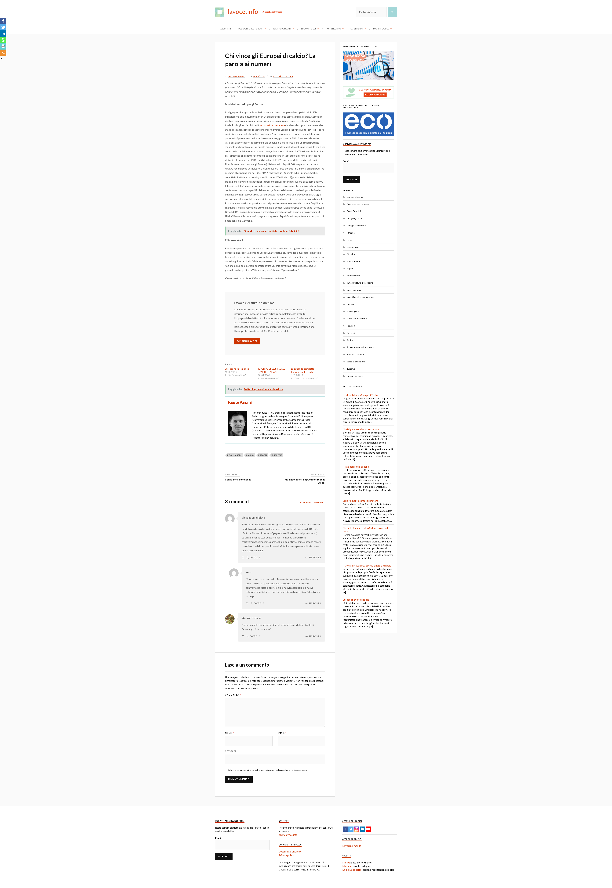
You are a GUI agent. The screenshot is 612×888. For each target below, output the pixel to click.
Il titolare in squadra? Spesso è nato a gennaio (367, 565)
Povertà (351, 333)
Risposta (315, 557)
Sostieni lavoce (381, 29)
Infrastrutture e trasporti (360, 282)
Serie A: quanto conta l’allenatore (360, 500)
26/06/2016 (252, 636)
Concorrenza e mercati (358, 204)
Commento (233, 695)
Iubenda (346, 866)
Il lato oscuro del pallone (356, 466)
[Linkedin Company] (362, 829)
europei (262, 455)
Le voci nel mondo (351, 845)
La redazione (357, 29)
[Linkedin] (3, 33)
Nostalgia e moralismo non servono (361, 429)
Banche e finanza (355, 196)
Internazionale (354, 290)
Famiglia (351, 232)
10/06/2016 (259, 76)
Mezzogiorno (353, 311)
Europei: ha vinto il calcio (237, 368)
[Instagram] (356, 829)
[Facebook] (3, 21)
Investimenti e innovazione (360, 297)
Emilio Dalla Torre (351, 869)
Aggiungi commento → (312, 502)
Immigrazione (353, 261)
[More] (3, 53)
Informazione (353, 275)
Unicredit (276, 455)
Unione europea (355, 376)
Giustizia (351, 254)
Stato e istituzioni (356, 361)
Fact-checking (333, 29)
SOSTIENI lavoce (247, 341)
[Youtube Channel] (368, 829)
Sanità (350, 340)
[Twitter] (3, 27)
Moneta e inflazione (357, 318)
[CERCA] (392, 12)
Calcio (250, 455)
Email (282, 733)
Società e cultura (283, 76)
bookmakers (234, 455)
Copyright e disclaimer (290, 851)
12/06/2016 (256, 603)
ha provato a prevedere (272, 125)
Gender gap (353, 246)
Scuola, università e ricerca (360, 347)
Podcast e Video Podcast (250, 29)
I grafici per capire (282, 29)
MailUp (346, 862)
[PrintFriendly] (3, 46)
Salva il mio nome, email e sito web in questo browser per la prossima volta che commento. (267, 770)
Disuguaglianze (354, 218)
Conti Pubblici (354, 211)
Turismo (351, 368)
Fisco (349, 239)
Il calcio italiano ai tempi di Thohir (360, 395)
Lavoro (350, 304)
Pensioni (351, 325)
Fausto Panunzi (236, 76)
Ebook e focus (308, 29)
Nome (229, 733)
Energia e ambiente (356, 225)
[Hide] (1, 59)
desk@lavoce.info (288, 834)
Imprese (351, 268)
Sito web (230, 751)
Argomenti (226, 29)
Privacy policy (286, 855)
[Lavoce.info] (238, 12)
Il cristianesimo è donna (238, 479)
